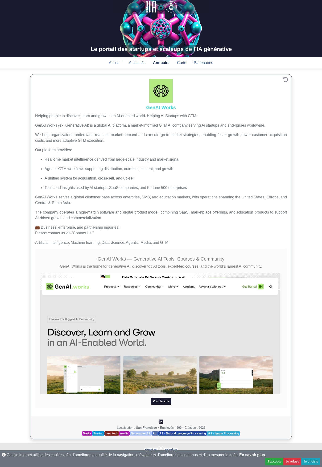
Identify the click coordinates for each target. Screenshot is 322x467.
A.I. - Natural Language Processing (182, 433)
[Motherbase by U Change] (171, 6)
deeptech (112, 433)
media (124, 433)
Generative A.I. (141, 433)
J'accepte (274, 461)
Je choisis (310, 461)
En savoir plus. (252, 455)
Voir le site (161, 401)
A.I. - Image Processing (223, 433)
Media (87, 433)
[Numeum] (151, 6)
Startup (98, 433)
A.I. (155, 433)
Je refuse (292, 461)
